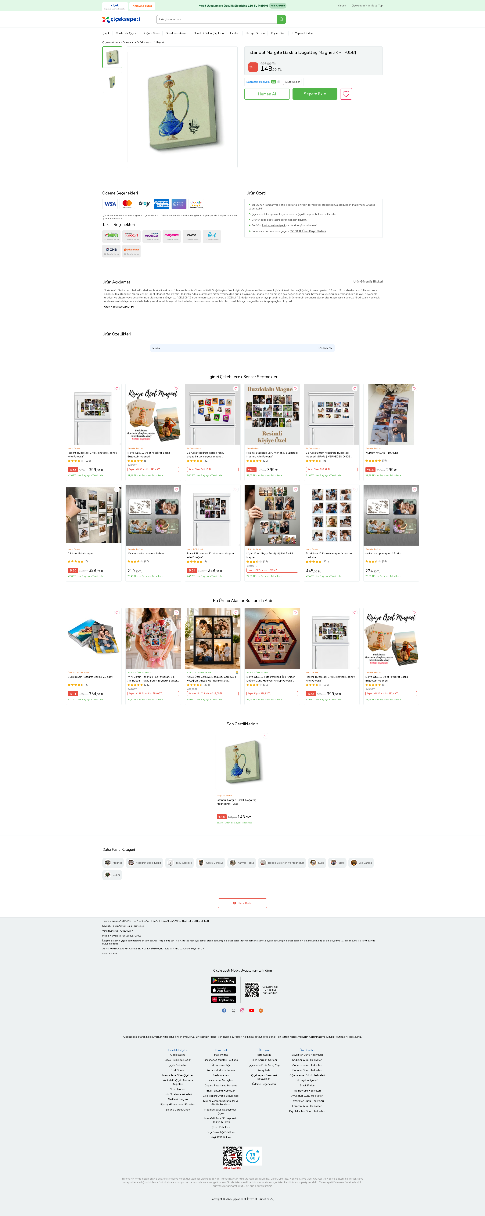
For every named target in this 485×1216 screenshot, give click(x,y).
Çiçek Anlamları (177, 1065)
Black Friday (307, 1085)
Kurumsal (221, 1050)
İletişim (264, 1050)
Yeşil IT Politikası (221, 1137)
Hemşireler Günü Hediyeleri (307, 1101)
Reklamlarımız (221, 1075)
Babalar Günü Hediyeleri (307, 1070)
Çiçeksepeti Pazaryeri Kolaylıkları (264, 1077)
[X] (233, 1010)
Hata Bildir (244, 903)
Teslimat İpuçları (178, 1099)
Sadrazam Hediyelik (258, 82)
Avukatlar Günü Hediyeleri (307, 1096)
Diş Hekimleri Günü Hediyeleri (307, 1111)
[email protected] (136, 925)
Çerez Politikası (221, 1127)
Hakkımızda (221, 1055)
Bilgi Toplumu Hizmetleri (221, 1090)
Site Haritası (177, 1089)
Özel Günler (178, 1070)
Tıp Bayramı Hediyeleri (307, 1090)
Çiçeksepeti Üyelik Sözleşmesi (221, 1096)
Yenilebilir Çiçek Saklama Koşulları (178, 1082)
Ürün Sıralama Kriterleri (178, 1094)
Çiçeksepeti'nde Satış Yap (367, 5)
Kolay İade (264, 1070)
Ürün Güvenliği (221, 1065)
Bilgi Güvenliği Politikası (221, 1132)
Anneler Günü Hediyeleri (307, 1065)
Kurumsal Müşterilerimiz (221, 1070)
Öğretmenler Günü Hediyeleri (307, 1075)
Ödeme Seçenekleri (264, 1084)
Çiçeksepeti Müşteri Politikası (220, 1060)
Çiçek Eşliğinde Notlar (178, 1060)
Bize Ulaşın (264, 1055)
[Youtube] (251, 1010)
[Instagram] (242, 1010)
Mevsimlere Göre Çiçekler (177, 1075)
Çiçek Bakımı (177, 1055)
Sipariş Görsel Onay (178, 1109)
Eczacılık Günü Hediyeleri (307, 1106)
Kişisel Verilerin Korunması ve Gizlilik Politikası (221, 1102)
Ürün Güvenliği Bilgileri (368, 281)
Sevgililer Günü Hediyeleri (307, 1055)
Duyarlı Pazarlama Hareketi (221, 1085)
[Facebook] (224, 1010)
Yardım (342, 5)
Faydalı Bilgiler (177, 1050)
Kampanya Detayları (221, 1080)
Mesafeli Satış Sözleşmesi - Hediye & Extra (221, 1120)
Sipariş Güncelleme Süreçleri (177, 1104)
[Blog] (260, 1010)
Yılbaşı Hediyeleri (307, 1080)
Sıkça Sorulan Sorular (264, 1060)
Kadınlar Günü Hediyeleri (307, 1060)
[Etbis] (232, 1157)
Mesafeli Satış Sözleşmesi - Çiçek (221, 1111)
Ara (281, 19)
